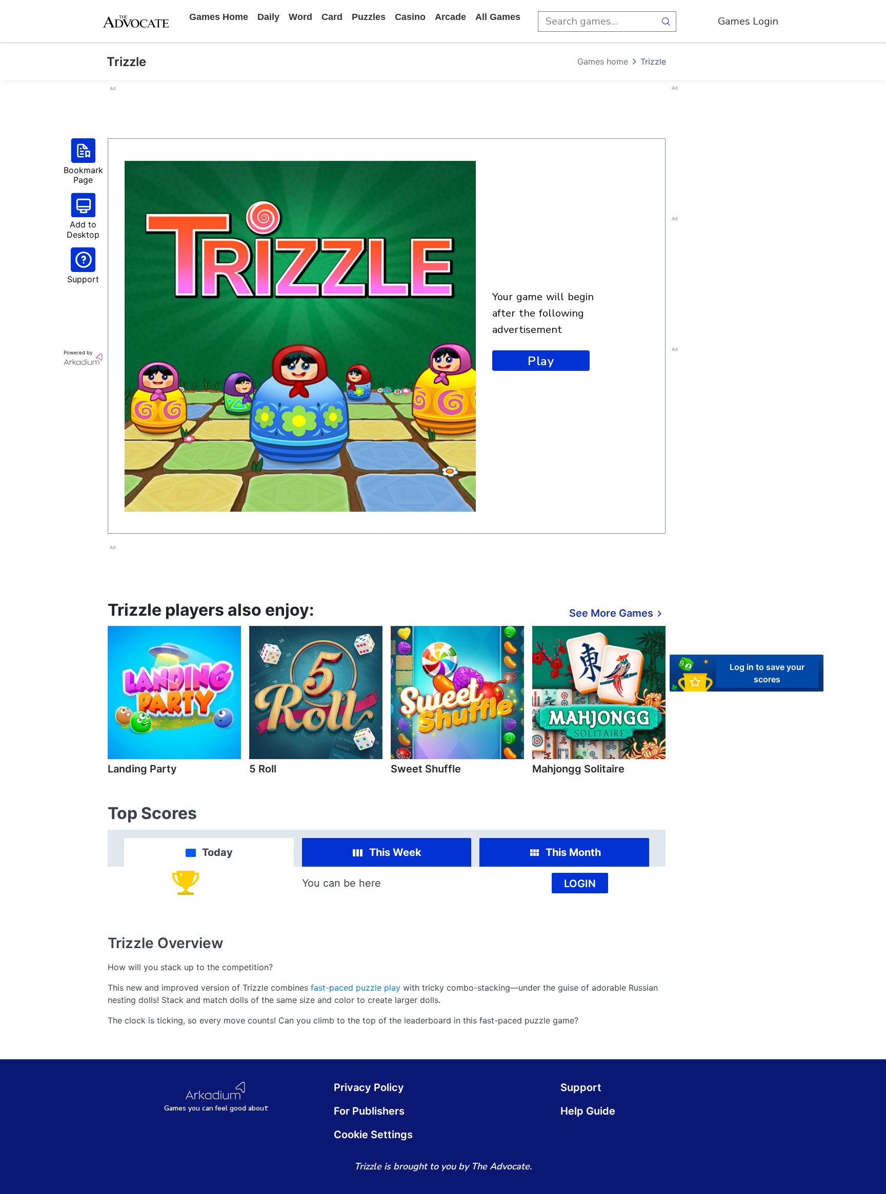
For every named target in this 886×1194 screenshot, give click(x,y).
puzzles (369, 17)
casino (410, 17)
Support (580, 1087)
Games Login (748, 21)
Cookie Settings (373, 1134)
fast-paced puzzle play (355, 987)
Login (580, 883)
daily (268, 17)
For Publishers (369, 1111)
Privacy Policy (369, 1087)
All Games (497, 17)
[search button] (666, 21)
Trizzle (653, 61)
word (300, 17)
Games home (218, 17)
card (332, 17)
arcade (450, 17)
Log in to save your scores (767, 672)
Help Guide (587, 1111)
